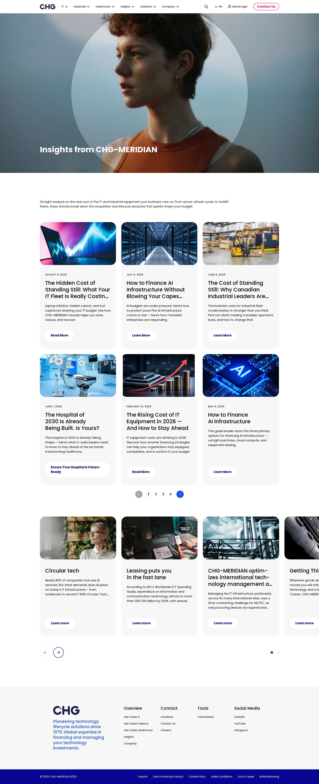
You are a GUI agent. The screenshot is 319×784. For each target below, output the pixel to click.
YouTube (240, 723)
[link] (148, 494)
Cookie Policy (197, 777)
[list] (159, 494)
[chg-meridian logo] (47, 6)
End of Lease (246, 777)
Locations (167, 717)
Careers (166, 730)
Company (130, 743)
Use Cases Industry (136, 723)
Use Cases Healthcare (138, 730)
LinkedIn (239, 717)
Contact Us (168, 723)
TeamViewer (206, 717)
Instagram (241, 730)
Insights (129, 737)
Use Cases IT (132, 717)
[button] (139, 494)
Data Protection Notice (168, 777)
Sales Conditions (221, 777)
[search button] (206, 6)
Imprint (143, 777)
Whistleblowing (269, 777)
